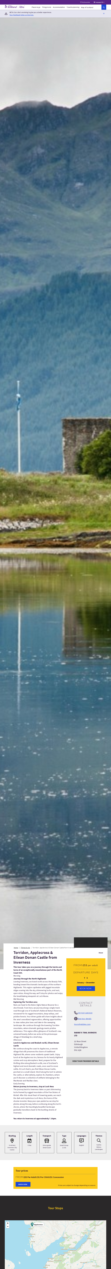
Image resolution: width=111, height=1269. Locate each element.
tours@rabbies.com (82, 1024)
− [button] (7, 1226)
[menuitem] (36, 7)
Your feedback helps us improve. (22, 15)
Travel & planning (73, 7)
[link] (103, 7)
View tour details (84, 1018)
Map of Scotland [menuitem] (87, 7)
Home (16, 948)
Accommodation (59, 7)
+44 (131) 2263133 (84, 1013)
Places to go (36, 7)
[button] (103, 13)
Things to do (46, 7)
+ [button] (7, 1223)
